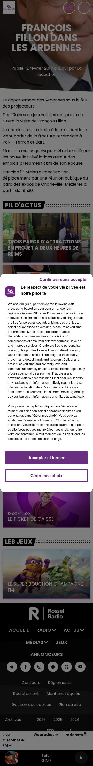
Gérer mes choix (46, 475)
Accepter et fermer (46, 457)
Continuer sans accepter (64, 279)
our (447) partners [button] (32, 303)
